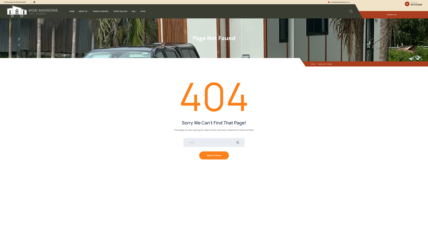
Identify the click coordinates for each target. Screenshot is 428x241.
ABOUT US (83, 11)
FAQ (133, 11)
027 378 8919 (416, 5)
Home (313, 64)
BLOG (143, 11)
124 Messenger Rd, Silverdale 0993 (15, 2)
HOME (72, 11)
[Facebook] (34, 2)
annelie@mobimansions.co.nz (340, 2)
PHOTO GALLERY (121, 11)
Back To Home (214, 155)
